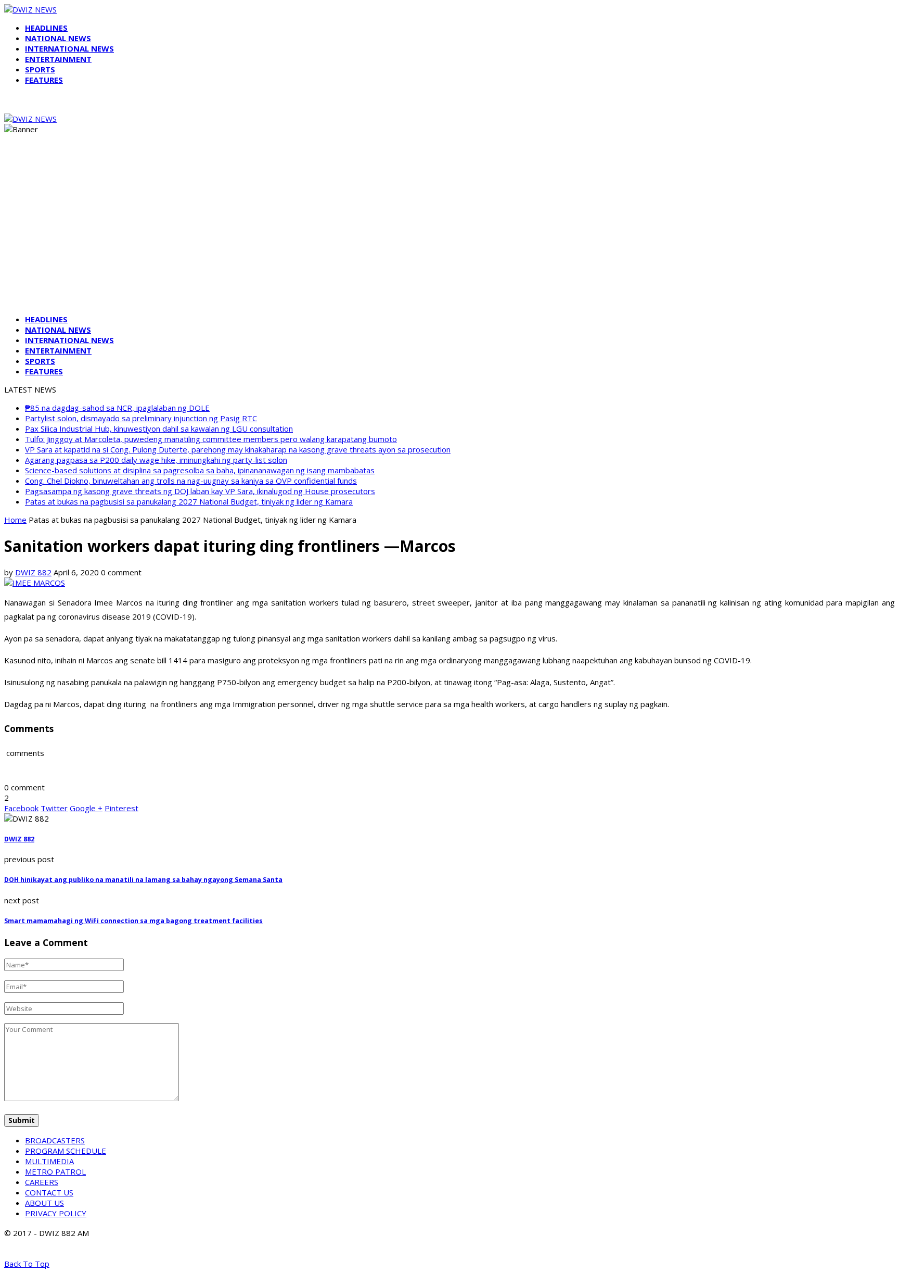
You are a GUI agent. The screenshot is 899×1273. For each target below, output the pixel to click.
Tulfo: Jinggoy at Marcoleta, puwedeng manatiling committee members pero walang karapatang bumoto (211, 439)
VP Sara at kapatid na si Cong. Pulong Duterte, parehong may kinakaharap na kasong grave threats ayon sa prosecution (238, 449)
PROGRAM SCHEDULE (65, 1150)
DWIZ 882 (33, 572)
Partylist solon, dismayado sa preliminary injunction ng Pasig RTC (141, 418)
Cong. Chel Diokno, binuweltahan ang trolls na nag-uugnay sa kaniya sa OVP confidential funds (191, 480)
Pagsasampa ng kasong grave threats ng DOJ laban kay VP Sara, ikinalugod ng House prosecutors (200, 491)
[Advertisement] (449, 233)
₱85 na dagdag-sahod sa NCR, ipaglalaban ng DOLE (117, 407)
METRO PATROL (55, 1171)
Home (15, 519)
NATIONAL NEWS (58, 38)
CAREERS (41, 1182)
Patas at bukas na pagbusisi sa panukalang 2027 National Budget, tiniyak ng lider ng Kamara (189, 501)
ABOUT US (44, 1203)
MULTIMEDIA (49, 1161)
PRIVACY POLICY (55, 1213)
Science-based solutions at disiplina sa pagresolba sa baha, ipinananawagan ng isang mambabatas (200, 470)
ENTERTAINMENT (58, 59)
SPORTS (40, 69)
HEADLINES (46, 27)
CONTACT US (49, 1192)
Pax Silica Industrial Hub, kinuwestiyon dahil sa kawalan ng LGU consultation (159, 428)
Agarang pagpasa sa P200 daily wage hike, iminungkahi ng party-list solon (156, 460)
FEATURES (44, 79)
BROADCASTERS (55, 1140)
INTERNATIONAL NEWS (69, 48)
